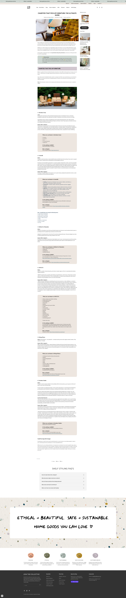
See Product (84, 27)
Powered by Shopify (36, 594)
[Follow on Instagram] (26, 590)
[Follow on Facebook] (24, 590)
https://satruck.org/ (55, 150)
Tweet (54, 461)
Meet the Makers (83, 3)
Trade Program (62, 583)
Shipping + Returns (62, 576)
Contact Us (99, 3)
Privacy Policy (61, 582)
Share (58, 461)
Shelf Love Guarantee (74, 3)
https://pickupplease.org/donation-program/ (50, 375)
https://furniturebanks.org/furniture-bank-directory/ (52, 433)
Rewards (90, 3)
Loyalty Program (49, 583)
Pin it (61, 461)
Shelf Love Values (49, 582)
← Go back (38, 458)
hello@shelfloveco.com (96, 576)
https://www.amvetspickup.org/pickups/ (57, 332)
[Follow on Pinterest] (29, 590)
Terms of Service (62, 580)
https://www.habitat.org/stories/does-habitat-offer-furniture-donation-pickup (56, 258)
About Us (67, 3)
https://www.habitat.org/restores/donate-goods (60, 262)
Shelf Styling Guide (49, 585)
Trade (94, 3)
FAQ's (60, 578)
